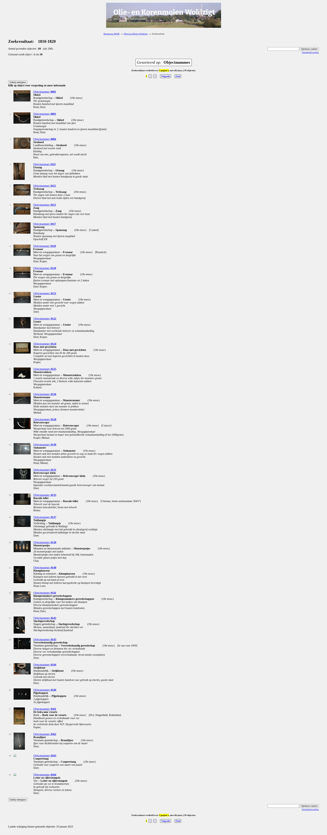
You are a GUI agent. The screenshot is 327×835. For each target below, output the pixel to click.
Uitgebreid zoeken (310, 52)
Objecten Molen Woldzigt (136, 34)
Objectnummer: (44, 91)
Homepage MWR (112, 34)
